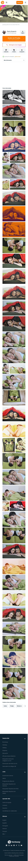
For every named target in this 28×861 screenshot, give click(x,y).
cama (5, 763)
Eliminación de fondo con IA (9, 821)
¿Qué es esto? (17, 56)
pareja (12, 763)
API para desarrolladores (8, 813)
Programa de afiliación (8, 838)
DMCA (4, 836)
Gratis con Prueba (14, 38)
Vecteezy (4, 802)
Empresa (4, 808)
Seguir (22, 33)
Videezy (4, 805)
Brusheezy (5, 799)
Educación (5, 811)
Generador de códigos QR (9, 824)
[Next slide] (21, 763)
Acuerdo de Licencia (7, 833)
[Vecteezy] (2, 2)
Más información (8, 59)
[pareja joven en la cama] (13, 96)
